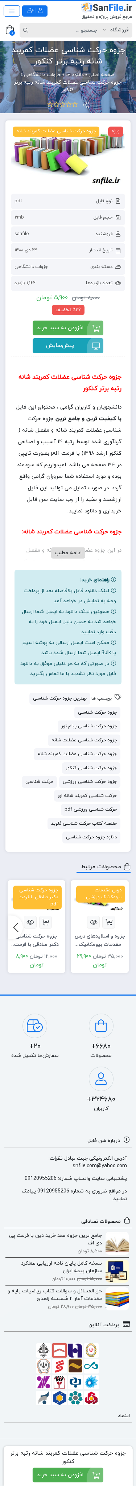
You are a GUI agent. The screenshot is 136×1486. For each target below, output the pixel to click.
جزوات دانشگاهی (31, 267)
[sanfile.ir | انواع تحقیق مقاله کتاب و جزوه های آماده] (106, 11)
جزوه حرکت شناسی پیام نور (89, 726)
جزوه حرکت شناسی (97, 712)
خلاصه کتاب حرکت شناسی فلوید (84, 823)
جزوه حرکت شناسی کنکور (91, 768)
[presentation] (15, 927)
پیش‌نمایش (60, 345)
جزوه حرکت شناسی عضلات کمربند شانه (77, 754)
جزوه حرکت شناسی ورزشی (90, 782)
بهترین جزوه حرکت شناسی (60, 698)
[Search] (27, 30)
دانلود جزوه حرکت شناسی (91, 837)
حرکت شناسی (39, 782)
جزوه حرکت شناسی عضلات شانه (84, 740)
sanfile (22, 234)
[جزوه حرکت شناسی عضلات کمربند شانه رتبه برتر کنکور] (68, 157)
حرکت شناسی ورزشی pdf (91, 809)
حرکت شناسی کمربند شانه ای (87, 796)
